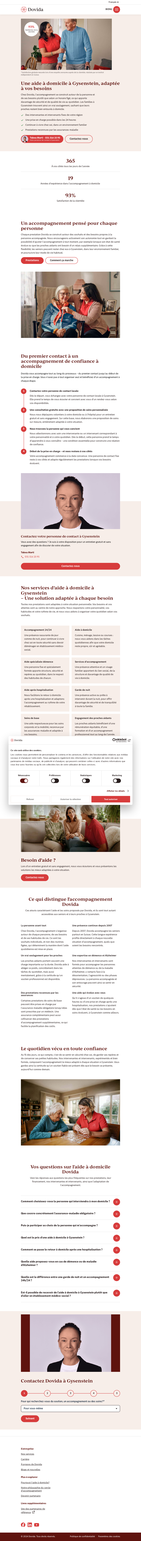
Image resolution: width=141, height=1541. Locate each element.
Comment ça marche (61, 260)
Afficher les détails (116, 791)
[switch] (55, 780)
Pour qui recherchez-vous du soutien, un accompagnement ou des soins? (62, 1401)
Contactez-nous (79, 139)
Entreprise (27, 1448)
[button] (113, 2)
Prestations (32, 260)
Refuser (30, 799)
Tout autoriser (111, 799)
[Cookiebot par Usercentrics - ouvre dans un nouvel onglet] (118, 740)
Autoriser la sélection (70, 799)
